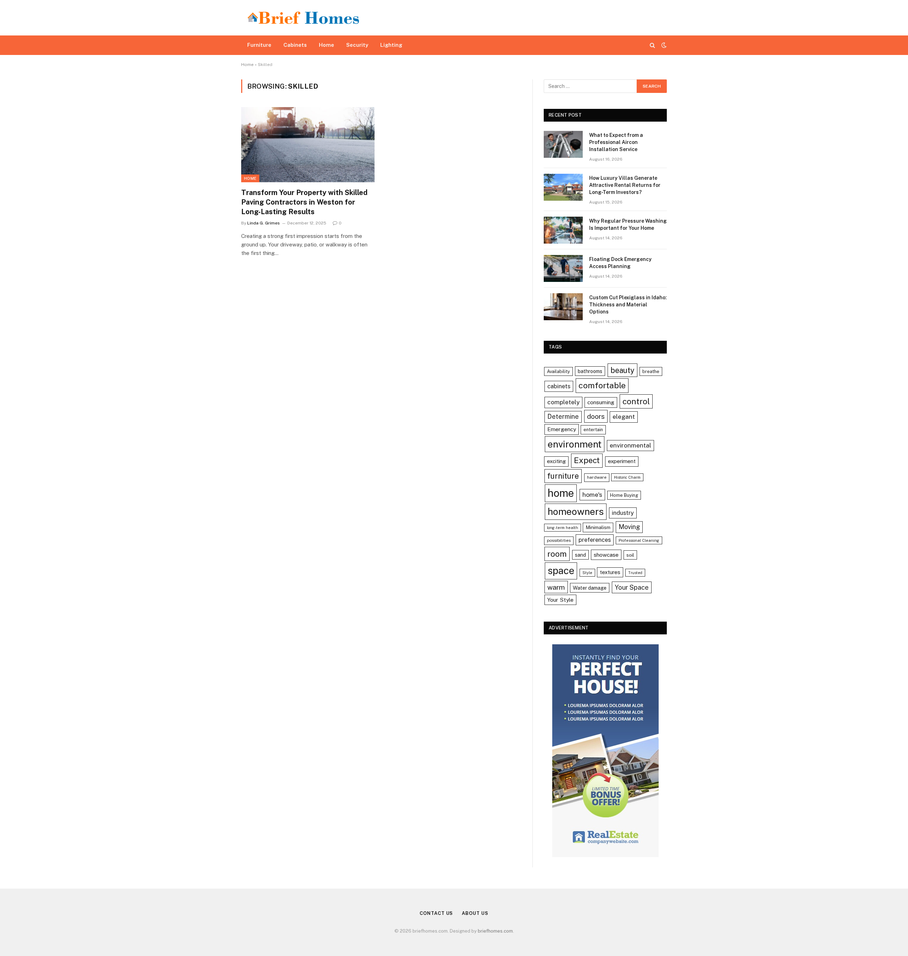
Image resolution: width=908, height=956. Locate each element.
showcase (606, 554)
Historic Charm (627, 477)
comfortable (602, 385)
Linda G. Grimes (263, 223)
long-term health (562, 528)
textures (610, 572)
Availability (558, 371)
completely (563, 402)
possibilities (559, 540)
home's (592, 494)
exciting (556, 461)
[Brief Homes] (303, 17)
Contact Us (436, 913)
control (636, 401)
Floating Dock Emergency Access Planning (620, 262)
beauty (622, 370)
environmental (630, 445)
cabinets (558, 386)
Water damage (590, 588)
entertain (593, 429)
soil (630, 555)
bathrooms (590, 371)
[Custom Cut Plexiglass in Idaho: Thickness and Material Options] (563, 306)
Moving (629, 526)
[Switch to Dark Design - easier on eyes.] (663, 45)
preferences (594, 539)
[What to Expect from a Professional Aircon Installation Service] (563, 144)
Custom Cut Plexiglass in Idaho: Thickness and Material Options (628, 305)
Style (587, 573)
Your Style (560, 599)
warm (556, 587)
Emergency (561, 429)
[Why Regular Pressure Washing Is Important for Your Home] (563, 230)
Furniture (259, 45)
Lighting (391, 45)
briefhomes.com (495, 931)
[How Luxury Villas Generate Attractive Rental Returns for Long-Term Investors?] (563, 187)
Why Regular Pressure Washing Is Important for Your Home (628, 224)
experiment (622, 461)
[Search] (652, 45)
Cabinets (295, 45)
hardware (597, 477)
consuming (600, 402)
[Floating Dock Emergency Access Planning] (563, 268)
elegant (624, 416)
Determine (563, 416)
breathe (650, 371)
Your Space (632, 587)
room (557, 553)
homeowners (576, 511)
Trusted (635, 573)
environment (575, 444)
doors (596, 416)
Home (326, 45)
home (561, 493)
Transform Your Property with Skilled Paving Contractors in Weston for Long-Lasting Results (304, 202)
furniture (563, 475)
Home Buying (624, 495)
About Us (475, 913)
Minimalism (598, 527)
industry (623, 512)
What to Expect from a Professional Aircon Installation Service (616, 142)
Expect (587, 460)
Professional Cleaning (639, 540)
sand (580, 555)
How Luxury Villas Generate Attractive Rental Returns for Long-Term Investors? (624, 185)
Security (357, 45)
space (561, 570)
